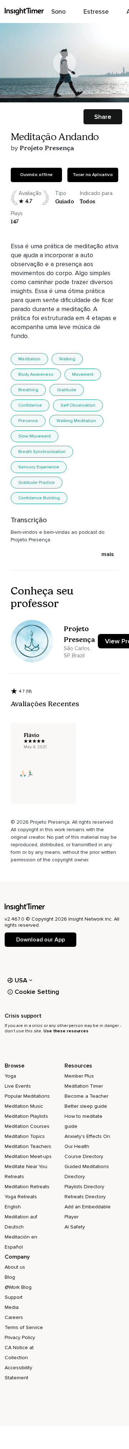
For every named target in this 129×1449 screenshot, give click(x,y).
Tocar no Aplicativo (93, 174)
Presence (28, 420)
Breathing (28, 390)
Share (102, 117)
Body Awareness (35, 374)
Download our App (40, 939)
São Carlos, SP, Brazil (77, 652)
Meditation (29, 359)
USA (21, 980)
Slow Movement (34, 436)
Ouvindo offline (36, 174)
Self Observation (78, 405)
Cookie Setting (37, 992)
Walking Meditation (76, 420)
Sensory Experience (38, 467)
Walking (67, 359)
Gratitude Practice (36, 482)
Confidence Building (39, 498)
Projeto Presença (47, 148)
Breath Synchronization (42, 451)
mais (107, 554)
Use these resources (66, 1031)
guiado (64, 201)
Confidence (30, 405)
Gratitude (66, 390)
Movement (83, 374)
